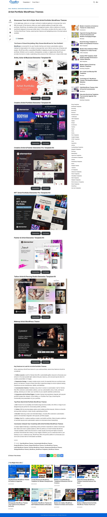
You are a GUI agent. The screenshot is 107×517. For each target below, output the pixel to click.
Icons (72, 141)
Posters (73, 159)
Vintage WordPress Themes (21, 449)
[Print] (61, 455)
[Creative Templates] (14, 2)
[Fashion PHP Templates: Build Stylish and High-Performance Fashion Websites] (75, 57)
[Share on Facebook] (10, 25)
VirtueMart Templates (76, 175)
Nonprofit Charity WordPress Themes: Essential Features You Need (86, 481)
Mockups (82, 38)
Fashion (73, 126)
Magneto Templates (76, 149)
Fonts (72, 130)
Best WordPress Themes (26, 443)
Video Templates (75, 173)
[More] (65, 455)
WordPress (14, 8)
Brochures (73, 110)
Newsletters (74, 153)
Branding (73, 108)
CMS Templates (75, 118)
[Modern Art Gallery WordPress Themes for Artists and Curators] (65, 494)
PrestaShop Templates (76, 161)
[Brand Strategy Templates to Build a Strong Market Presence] (75, 43)
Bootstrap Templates (85, 68)
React (72, 163)
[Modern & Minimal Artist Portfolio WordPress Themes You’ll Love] (88, 494)
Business (73, 112)
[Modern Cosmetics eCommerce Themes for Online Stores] (75, 28)
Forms (72, 133)
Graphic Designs (75, 137)
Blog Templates (75, 104)
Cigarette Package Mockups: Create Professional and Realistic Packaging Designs (88, 34)
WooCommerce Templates (77, 182)
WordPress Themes (53, 449)
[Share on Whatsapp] (10, 36)
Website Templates (76, 179)
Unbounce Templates (76, 171)
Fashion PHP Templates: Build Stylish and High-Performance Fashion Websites (88, 57)
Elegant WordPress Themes (36, 445)
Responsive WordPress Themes (53, 447)
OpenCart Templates (76, 155)
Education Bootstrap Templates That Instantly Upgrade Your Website (89, 96)
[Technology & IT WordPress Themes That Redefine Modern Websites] (75, 80)
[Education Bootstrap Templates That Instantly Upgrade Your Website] (75, 96)
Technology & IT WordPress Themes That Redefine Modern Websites (89, 80)
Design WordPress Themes (21, 445)
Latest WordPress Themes (21, 447)
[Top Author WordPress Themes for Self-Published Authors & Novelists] (42, 494)
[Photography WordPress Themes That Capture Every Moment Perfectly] (19, 494)
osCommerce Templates (77, 157)
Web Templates (83, 61)
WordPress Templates (42, 449)
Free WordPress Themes (51, 445)
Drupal (73, 122)
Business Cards (74, 114)
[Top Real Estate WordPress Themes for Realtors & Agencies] (19, 471)
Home (9, 8)
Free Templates (75, 135)
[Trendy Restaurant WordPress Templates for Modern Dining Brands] (42, 471)
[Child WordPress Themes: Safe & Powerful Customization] (75, 89)
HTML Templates (84, 52)
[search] (94, 2)
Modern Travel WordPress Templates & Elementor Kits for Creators (63, 481)
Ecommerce (82, 29)
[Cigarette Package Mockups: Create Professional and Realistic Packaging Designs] (75, 35)
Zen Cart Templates (76, 188)
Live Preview (46, 98)
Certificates (74, 116)
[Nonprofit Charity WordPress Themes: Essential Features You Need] (88, 471)
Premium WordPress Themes (36, 447)
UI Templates (74, 169)
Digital (73, 120)
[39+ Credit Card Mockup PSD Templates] (75, 73)
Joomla (73, 145)
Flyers (72, 128)
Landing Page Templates (77, 147)
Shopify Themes (75, 165)
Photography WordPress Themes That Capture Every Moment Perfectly (18, 504)
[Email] (54, 455)
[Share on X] (10, 29)
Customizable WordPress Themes (43, 443)
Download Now (35, 98)
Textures (73, 167)
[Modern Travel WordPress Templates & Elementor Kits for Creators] (65, 471)
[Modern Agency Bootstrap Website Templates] (75, 66)
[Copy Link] (10, 39)
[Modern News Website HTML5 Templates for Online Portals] (75, 50)
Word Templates (84, 45)
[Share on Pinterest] (10, 32)
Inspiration (73, 143)
